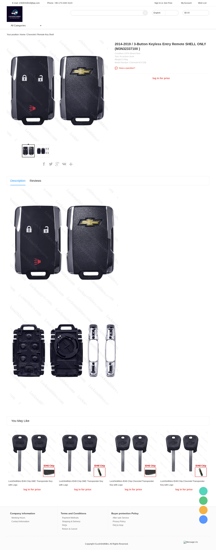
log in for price (161, 78)
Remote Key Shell (45, 34)
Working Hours (18, 518)
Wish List (202, 3)
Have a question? (127, 68)
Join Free (168, 3)
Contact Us (89, 25)
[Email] (203, 510)
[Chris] (203, 491)
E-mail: (26, 3)
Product (64, 25)
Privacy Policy (119, 521)
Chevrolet (31, 34)
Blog (75, 25)
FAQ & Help (118, 525)
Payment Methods (70, 518)
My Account (186, 3)
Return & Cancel (69, 529)
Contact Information (20, 521)
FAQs (64, 525)
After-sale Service (121, 518)
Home (52, 25)
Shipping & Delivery (71, 521)
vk (64, 164)
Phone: (59, 3)
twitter (50, 164)
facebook (43, 164)
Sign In (157, 3)
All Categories (18, 25)
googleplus (57, 164)
